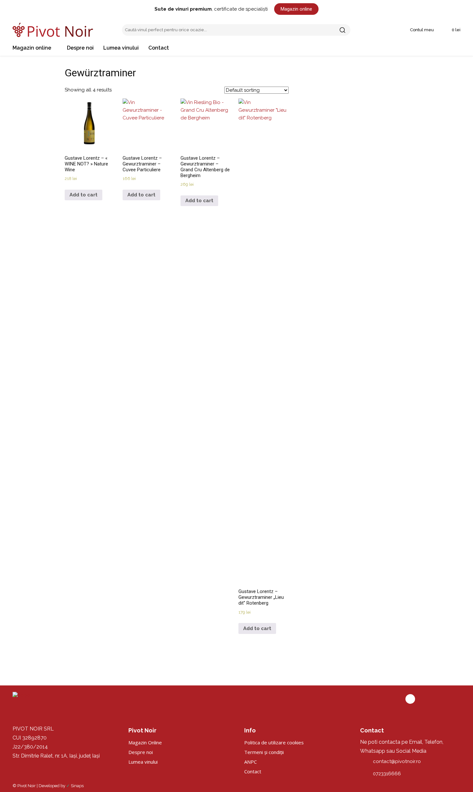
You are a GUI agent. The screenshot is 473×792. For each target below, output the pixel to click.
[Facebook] (410, 699)
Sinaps (77, 785)
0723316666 (387, 774)
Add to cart (83, 195)
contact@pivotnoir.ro (397, 761)
